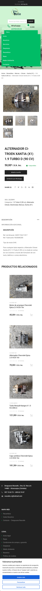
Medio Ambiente (8, 60)
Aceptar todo (21, 577)
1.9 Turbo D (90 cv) (19, 202)
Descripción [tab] (7, 220)
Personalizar (21, 582)
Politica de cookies (9, 556)
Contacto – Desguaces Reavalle (14, 520)
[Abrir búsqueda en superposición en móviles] (21, 21)
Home (3, 73)
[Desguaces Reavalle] (21, 15)
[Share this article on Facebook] (14, 187)
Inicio (5, 36)
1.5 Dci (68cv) (13, 403)
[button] (35, 88)
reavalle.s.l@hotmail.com (13, 496)
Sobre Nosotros (8, 517)
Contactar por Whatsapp (14, 179)
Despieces (6, 48)
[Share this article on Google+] (22, 187)
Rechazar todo (21, 587)
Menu (8, 32)
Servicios (6, 44)
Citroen (23, 73)
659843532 (16, 29)
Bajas (5, 56)
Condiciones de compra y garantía (15, 542)
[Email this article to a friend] (32, 187)
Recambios (6, 52)
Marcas (17, 73)
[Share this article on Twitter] (18, 187)
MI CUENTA (21, 2)
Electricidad (14, 205)
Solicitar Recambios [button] (31, 315)
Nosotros (6, 40)
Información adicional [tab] (12, 225)
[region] (21, 575)
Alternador (30, 202)
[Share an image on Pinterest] (25, 187)
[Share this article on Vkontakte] (29, 187)
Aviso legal (7, 536)
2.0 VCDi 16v (13, 302)
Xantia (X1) (30, 73)
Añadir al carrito (16, 172)
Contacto (6, 64)
